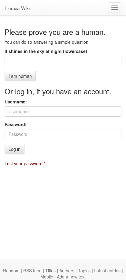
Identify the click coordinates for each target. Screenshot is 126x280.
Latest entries (107, 270)
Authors (66, 270)
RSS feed (32, 270)
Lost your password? (25, 163)
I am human (20, 76)
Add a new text (71, 277)
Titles (50, 270)
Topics (84, 270)
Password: (16, 124)
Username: (16, 102)
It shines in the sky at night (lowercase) (46, 51)
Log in (14, 149)
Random (11, 270)
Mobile (46, 277)
